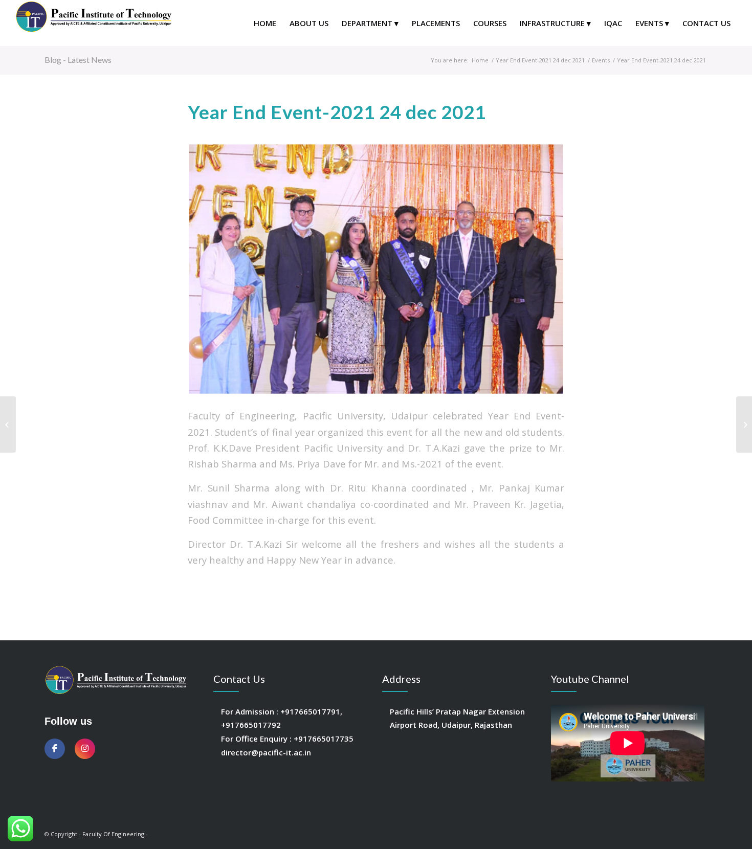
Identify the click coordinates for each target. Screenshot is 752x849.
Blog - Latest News (78, 59)
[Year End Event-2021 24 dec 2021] (376, 269)
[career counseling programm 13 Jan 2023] (744, 424)
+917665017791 (310, 711)
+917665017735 (323, 738)
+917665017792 (251, 725)
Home (480, 60)
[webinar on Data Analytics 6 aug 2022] (8, 424)
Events (601, 60)
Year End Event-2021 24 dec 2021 (540, 60)
